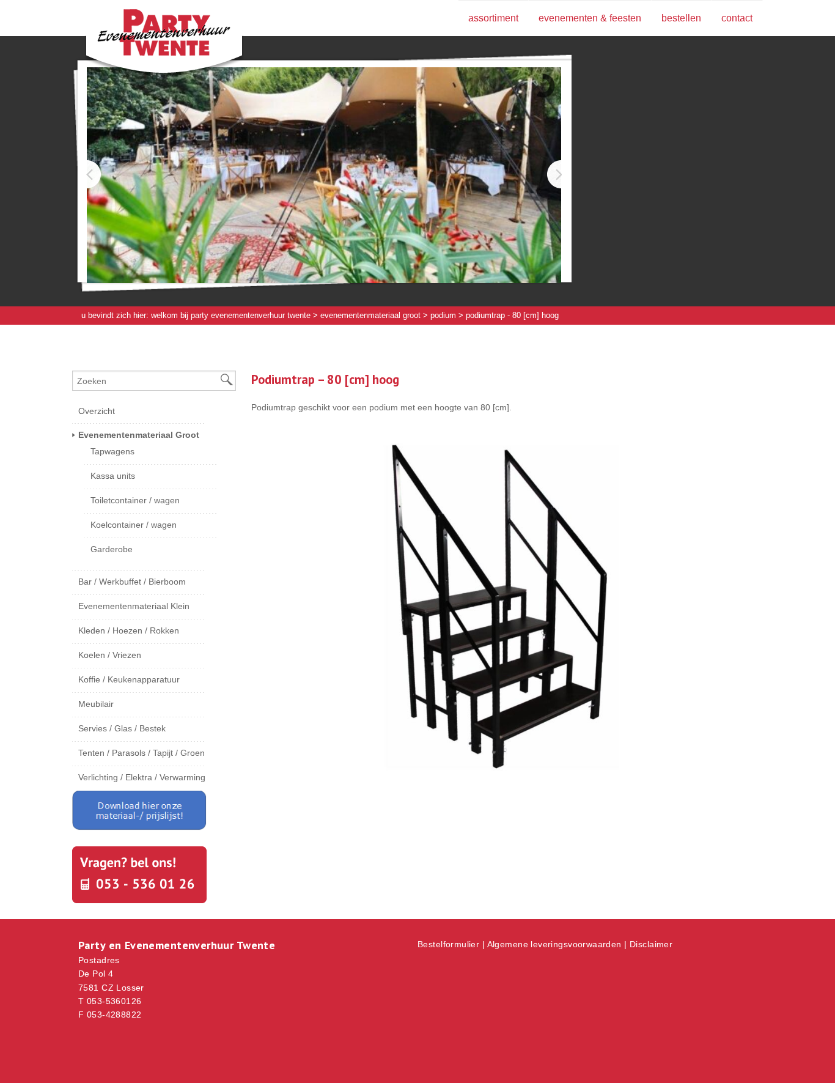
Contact (736, 18)
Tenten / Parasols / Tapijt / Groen (141, 753)
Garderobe (111, 549)
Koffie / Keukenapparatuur (129, 679)
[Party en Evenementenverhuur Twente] (145, 34)
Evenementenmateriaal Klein (133, 606)
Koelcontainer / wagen (133, 525)
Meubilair (96, 704)
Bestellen (681, 18)
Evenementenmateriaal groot (370, 315)
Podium (443, 315)
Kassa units (112, 476)
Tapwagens (112, 451)
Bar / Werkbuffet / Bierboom (132, 581)
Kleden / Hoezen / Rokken (128, 630)
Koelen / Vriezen (109, 655)
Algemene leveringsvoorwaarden (554, 944)
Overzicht (96, 411)
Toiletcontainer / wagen (135, 500)
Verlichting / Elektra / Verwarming (141, 777)
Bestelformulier (448, 944)
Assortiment (493, 18)
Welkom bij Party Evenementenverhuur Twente (231, 315)
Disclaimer (651, 944)
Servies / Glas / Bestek (122, 728)
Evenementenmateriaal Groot (138, 435)
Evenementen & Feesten (590, 18)
